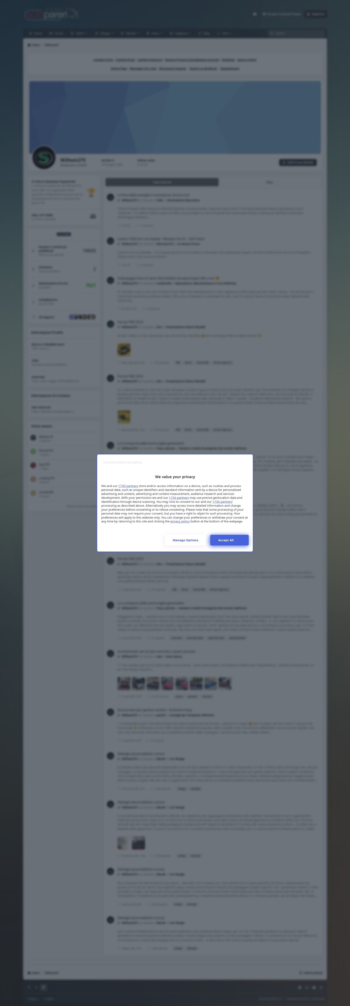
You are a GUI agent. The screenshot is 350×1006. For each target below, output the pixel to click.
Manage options (185, 540)
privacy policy (180, 521)
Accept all (226, 540)
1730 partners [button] (128, 486)
